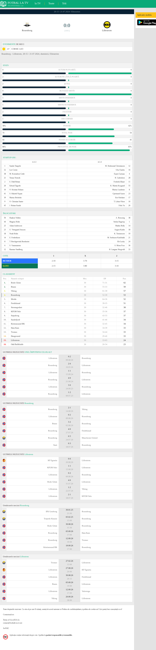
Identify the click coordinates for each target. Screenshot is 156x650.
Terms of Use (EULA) (11, 620)
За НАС (6, 628)
